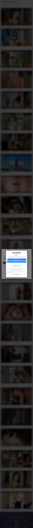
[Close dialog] (26, 251)
